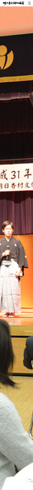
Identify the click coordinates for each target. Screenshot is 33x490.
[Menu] (28, 3)
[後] (29, 251)
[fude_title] (13, 3)
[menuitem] (28, 3)
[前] (3, 251)
